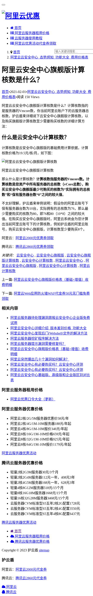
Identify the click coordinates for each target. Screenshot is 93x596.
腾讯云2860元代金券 (31, 578)
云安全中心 (25, 255)
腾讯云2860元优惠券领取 (35, 246)
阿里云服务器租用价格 (31, 33)
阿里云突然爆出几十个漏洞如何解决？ (39, 359)
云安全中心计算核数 (37, 260)
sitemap (44, 550)
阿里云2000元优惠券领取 (35, 238)
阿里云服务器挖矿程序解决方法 (34, 338)
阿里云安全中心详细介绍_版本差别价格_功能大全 (48, 328)
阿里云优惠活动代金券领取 (35, 43)
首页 (17, 28)
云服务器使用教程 (28, 38)
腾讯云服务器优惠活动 (19, 522)
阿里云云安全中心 (69, 260)
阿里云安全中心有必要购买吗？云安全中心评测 (46, 364)
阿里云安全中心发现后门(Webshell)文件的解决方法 (48, 333)
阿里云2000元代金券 (31, 569)
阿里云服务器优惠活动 (19, 453)
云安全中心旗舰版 (50, 255)
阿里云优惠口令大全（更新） (32, 399)
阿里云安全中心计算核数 (58, 266)
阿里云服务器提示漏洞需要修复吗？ (38, 344)
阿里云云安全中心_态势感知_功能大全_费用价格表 (49, 57)
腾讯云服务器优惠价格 (32, 541)
